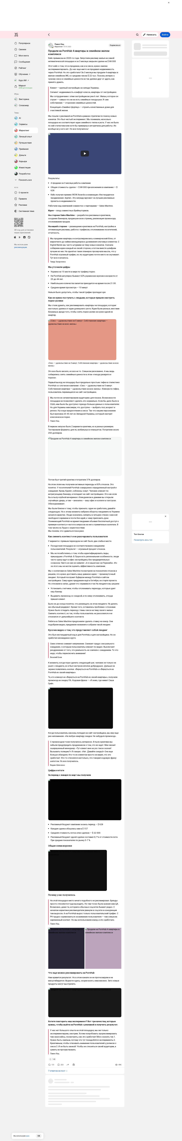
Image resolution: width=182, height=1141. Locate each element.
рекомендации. (20, 247)
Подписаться (115, 45)
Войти (165, 34)
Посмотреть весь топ (143, 540)
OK (39, 1136)
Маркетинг (59, 47)
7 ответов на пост (56, 1071)
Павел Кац (59, 44)
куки (27, 1136)
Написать (151, 34)
